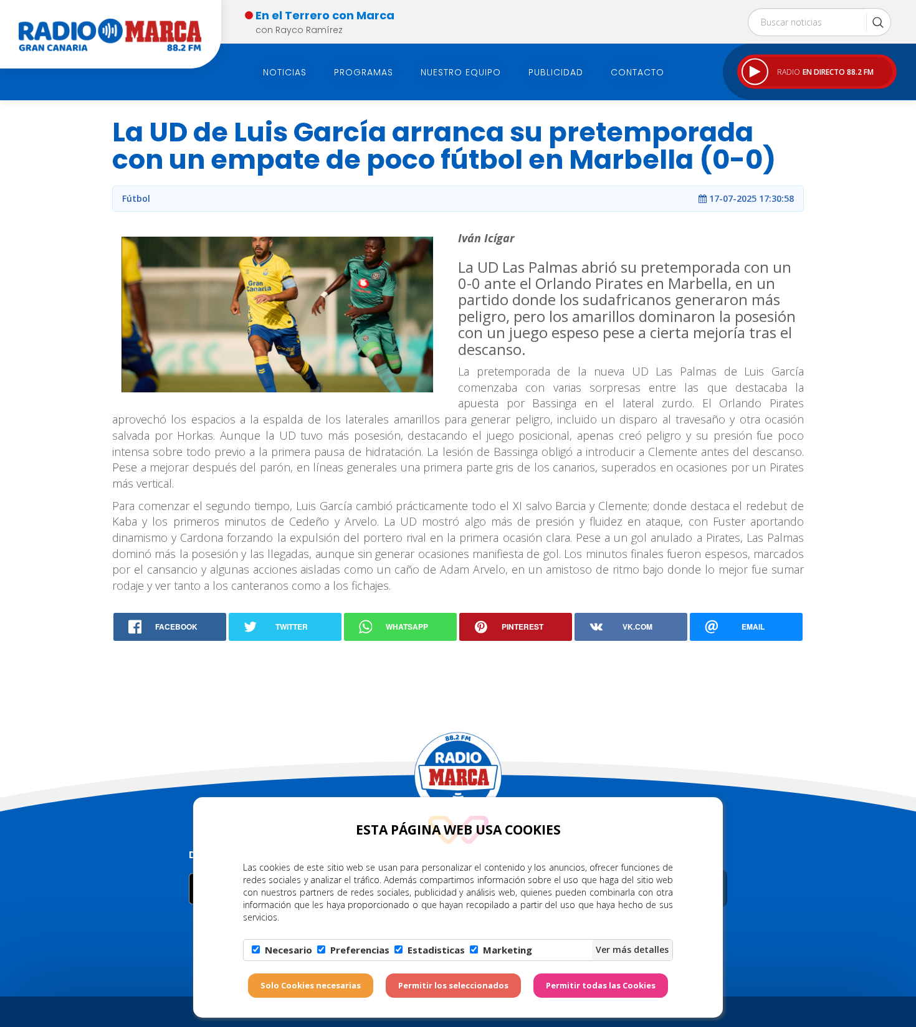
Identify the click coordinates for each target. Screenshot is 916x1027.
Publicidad (555, 72)
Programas (363, 72)
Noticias (285, 72)
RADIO (825, 71)
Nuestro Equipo (461, 72)
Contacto (637, 72)
